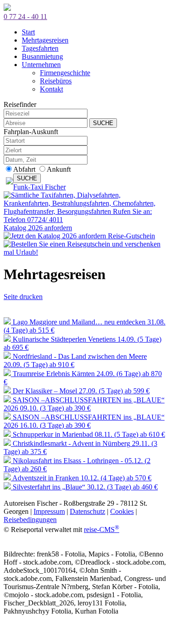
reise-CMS (101, 529)
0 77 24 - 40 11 (25, 16)
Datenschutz (87, 511)
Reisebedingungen (30, 519)
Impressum (49, 511)
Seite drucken (23, 296)
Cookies (122, 511)
